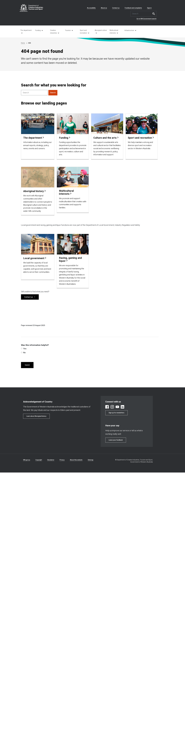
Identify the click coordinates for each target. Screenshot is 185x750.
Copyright (38, 460)
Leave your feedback (116, 440)
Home (23, 43)
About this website (76, 460)
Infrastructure (129, 30)
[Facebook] (107, 407)
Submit (27, 365)
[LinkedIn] (122, 407)
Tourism (68, 30)
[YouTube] (117, 407)
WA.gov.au (26, 460)
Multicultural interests (114, 31)
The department (26, 30)
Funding (38, 30)
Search (154, 13)
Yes (24, 348)
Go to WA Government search (146, 19)
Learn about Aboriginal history (36, 416)
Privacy (62, 460)
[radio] (21, 348)
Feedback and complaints (133, 8)
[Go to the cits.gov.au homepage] (31, 8)
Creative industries (53, 31)
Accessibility (91, 8)
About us (104, 8)
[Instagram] (112, 407)
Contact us (115, 8)
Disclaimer (50, 460)
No (24, 352)
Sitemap (90, 460)
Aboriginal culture (101, 30)
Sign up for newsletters (116, 413)
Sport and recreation (83, 31)
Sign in (149, 8)
